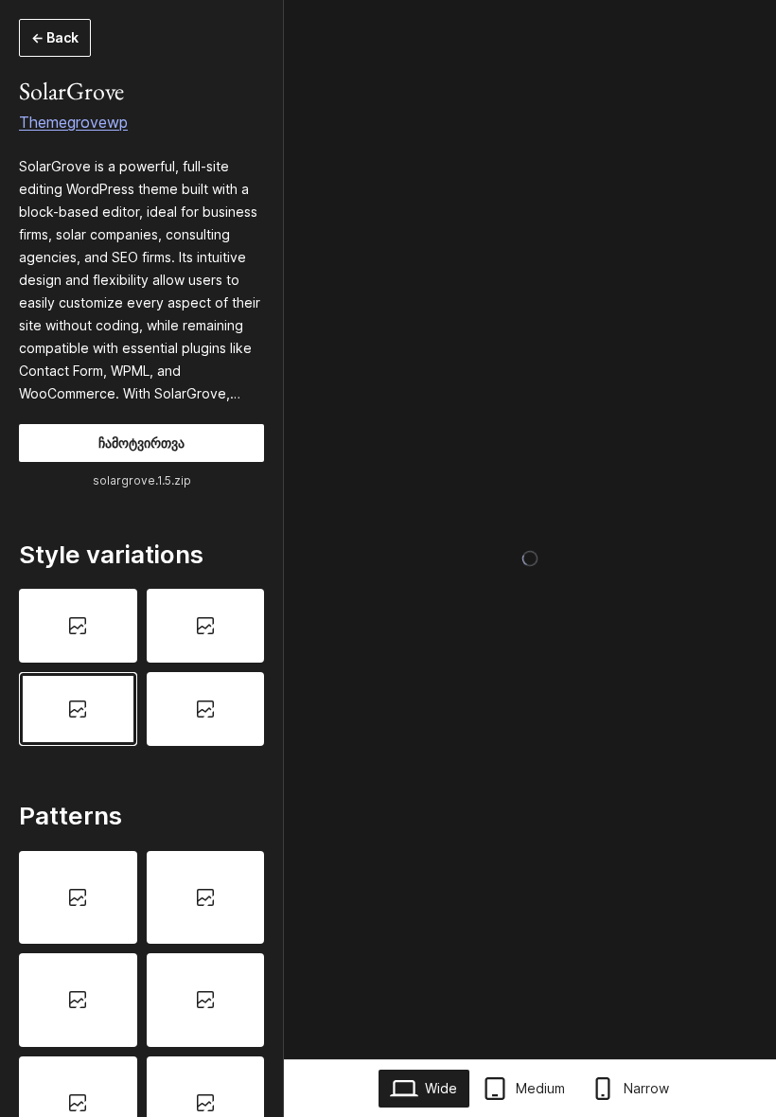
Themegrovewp (73, 122)
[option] (78, 626)
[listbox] (141, 667)
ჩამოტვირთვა (141, 442)
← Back (55, 37)
